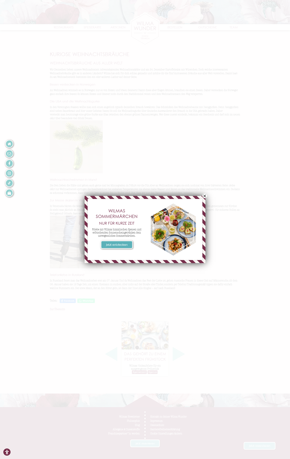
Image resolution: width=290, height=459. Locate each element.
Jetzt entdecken (117, 245)
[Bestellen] (9, 193)
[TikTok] (9, 183)
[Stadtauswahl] (9, 144)
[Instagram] (9, 173)
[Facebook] (9, 163)
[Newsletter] (9, 154)
